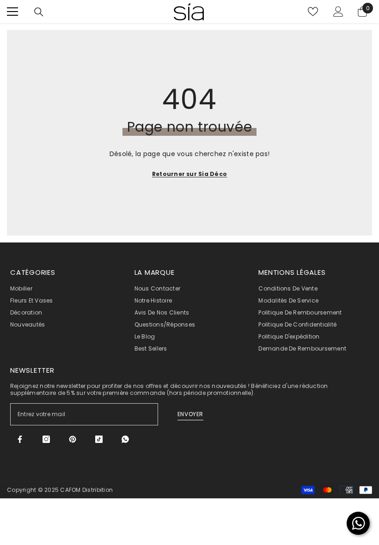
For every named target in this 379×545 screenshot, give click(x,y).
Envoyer (190, 414)
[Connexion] (338, 11)
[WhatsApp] (125, 439)
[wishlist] (313, 11)
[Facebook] (20, 439)
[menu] (12, 11)
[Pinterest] (72, 439)
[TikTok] (99, 439)
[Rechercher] (38, 12)
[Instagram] (46, 439)
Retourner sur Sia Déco (189, 174)
